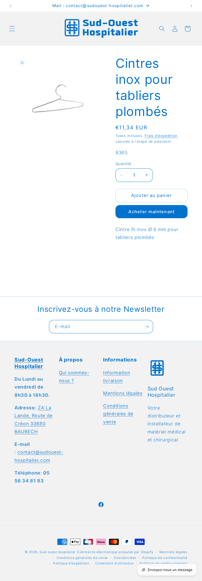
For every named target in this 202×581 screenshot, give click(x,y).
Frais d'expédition (161, 136)
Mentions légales (123, 393)
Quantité (123, 163)
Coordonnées (125, 558)
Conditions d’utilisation (114, 563)
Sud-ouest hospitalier (57, 552)
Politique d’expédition (71, 563)
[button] (12, 28)
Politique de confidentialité (165, 558)
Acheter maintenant (151, 211)
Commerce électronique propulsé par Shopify (115, 552)
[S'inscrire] (146, 327)
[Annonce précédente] (11, 6)
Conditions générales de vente (118, 414)
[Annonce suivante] (191, 6)
